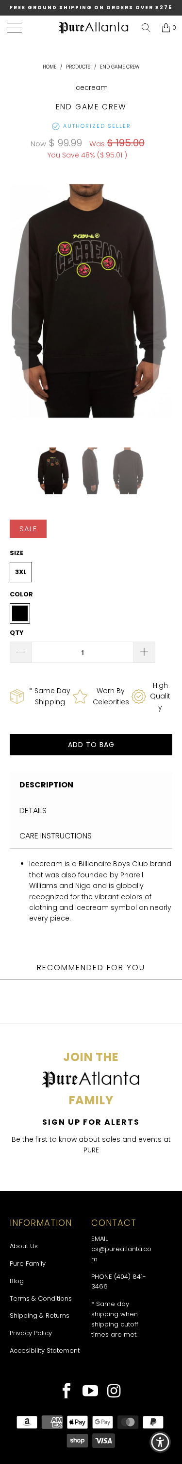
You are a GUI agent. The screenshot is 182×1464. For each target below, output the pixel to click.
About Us (24, 1246)
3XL (21, 571)
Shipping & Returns (39, 1315)
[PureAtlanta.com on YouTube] (90, 1392)
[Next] (163, 303)
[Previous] (19, 303)
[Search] (146, 27)
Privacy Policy (31, 1333)
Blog (17, 1281)
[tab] (91, 785)
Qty (17, 632)
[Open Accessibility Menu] (160, 1442)
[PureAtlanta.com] (93, 28)
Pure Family (28, 1263)
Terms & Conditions (41, 1298)
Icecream (91, 87)
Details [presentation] (33, 810)
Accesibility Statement (45, 1350)
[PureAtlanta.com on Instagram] (114, 1392)
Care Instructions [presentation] (55, 835)
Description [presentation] (46, 784)
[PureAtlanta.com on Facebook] (66, 1392)
